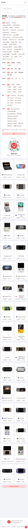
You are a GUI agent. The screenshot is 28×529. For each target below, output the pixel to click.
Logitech (6, 42)
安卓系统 (18, 62)
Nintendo (12, 44)
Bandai (5, 30)
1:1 (8, 81)
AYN (17, 27)
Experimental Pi (6, 32)
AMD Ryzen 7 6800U (12, 123)
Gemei (16, 34)
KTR (12, 39)
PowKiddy (18, 49)
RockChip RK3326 (15, 109)
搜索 (14, 133)
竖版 (16, 68)
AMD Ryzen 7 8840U (12, 118)
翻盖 (19, 68)
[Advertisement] (14, 503)
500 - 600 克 (18, 100)
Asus (5, 27)
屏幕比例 (4, 78)
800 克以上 (9, 105)
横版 (12, 68)
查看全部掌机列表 (14, 486)
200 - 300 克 (10, 98)
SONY (14, 54)
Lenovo (21, 39)
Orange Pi (18, 47)
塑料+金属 (9, 74)
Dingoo (20, 30)
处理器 (3, 108)
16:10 (12, 78)
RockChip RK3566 (11, 111)
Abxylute (8, 22)
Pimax (9, 49)
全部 (4, 22)
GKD (7, 37)
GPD (18, 37)
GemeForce (13, 32)
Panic (4, 49)
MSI (5, 44)
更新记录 (18, 526)
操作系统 (4, 62)
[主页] (9, 521)
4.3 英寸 (9, 89)
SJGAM (6, 54)
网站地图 (13, 526)
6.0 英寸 (9, 92)
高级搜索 (3, 18)
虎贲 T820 (9, 125)
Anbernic (7, 25)
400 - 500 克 (10, 100)
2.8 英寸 (18, 84)
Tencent (6, 56)
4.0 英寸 (20, 87)
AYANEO (11, 27)
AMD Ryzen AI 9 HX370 (12, 116)
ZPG (7, 59)
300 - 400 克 (18, 98)
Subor (22, 54)
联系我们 (23, 526)
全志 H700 (19, 113)
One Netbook (7, 47)
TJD (12, 56)
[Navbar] (25, 2)
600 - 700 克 (10, 102)
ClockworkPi (13, 30)
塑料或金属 (20, 72)
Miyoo (20, 42)
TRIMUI (16, 56)
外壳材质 (4, 72)
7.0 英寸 (14, 92)
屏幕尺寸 (4, 84)
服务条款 (4, 526)
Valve (20, 56)
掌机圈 (3, 2)
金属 (16, 72)
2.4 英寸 (13, 84)
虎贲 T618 (21, 123)
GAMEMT (7, 34)
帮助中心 (9, 526)
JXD (5, 39)
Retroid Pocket (7, 51)
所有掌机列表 (17, 17)
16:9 (16, 78)
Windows (9, 65)
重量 (3, 95)
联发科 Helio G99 (17, 125)
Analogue (14, 22)
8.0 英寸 (19, 92)
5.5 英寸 (20, 89)
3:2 (22, 78)
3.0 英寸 (9, 87)
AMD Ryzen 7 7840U (12, 121)
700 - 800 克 (18, 102)
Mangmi (14, 42)
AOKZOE (16, 25)
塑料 (12, 72)
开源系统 (13, 62)
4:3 (19, 78)
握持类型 (4, 68)
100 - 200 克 (20, 95)
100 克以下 (13, 95)
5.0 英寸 (14, 89)
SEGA (16, 51)
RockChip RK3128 (11, 113)
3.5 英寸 (14, 87)
